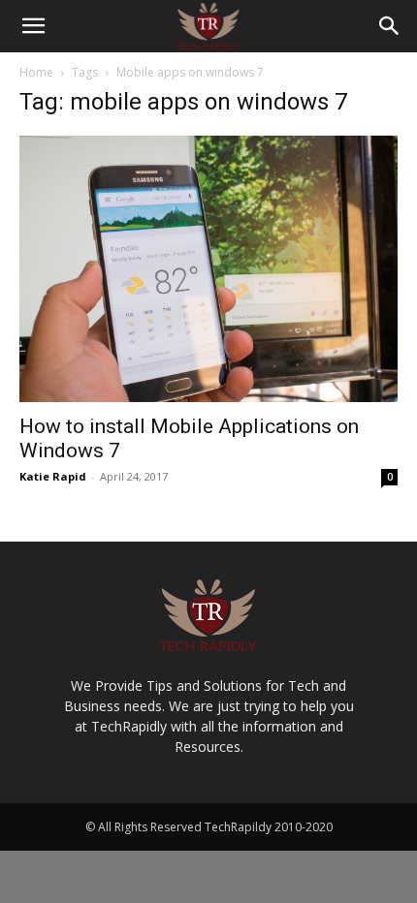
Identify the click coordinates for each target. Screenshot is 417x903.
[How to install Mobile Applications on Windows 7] (208, 269)
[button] (33, 26)
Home (36, 72)
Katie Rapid (52, 476)
